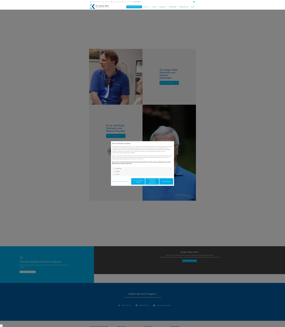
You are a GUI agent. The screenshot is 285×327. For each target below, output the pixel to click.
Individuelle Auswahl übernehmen (152, 181)
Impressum (126, 181)
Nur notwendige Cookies (138, 181)
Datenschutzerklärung (117, 181)
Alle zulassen (166, 181)
